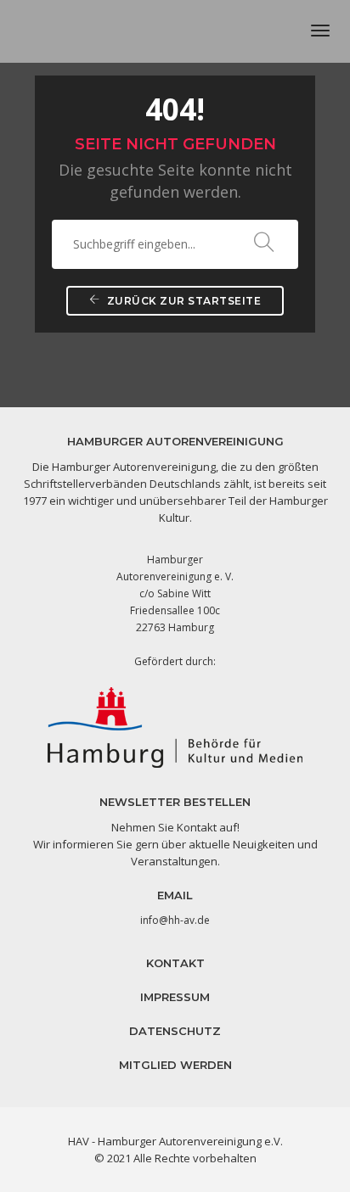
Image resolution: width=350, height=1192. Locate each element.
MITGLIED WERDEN (175, 1065)
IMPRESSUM (175, 997)
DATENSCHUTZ (175, 1031)
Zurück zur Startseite (182, 300)
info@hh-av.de (175, 920)
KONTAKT (175, 963)
